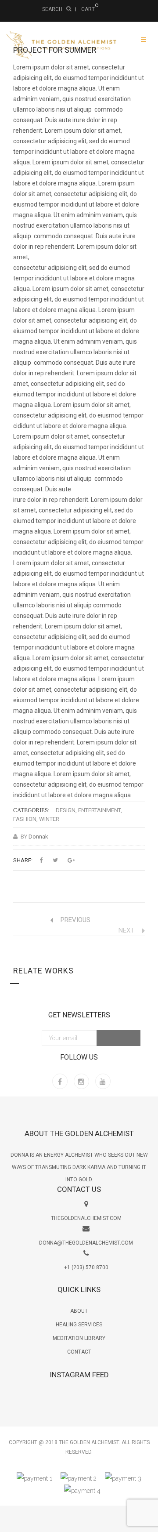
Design (65, 810)
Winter (49, 819)
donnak (38, 836)
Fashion (24, 819)
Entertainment (99, 810)
